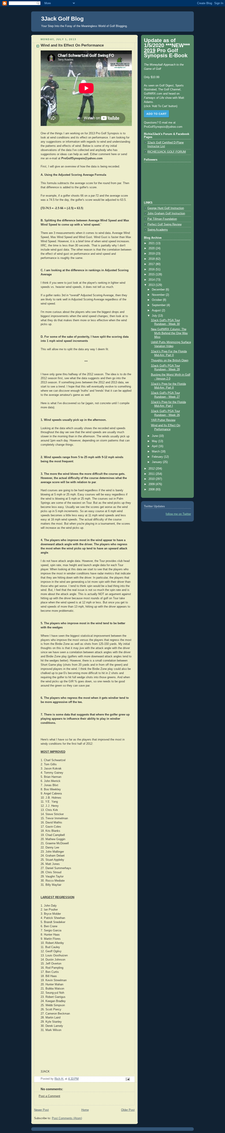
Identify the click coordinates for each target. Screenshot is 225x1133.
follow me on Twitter (178, 514)
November (159, 294)
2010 (152, 478)
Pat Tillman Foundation (162, 219)
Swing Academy (157, 229)
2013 (152, 285)
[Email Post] (127, 1079)
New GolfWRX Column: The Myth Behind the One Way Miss (169, 333)
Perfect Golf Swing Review (164, 224)
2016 (152, 269)
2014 (152, 279)
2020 (152, 248)
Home (85, 1109)
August (157, 310)
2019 (152, 253)
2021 (152, 243)
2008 (152, 489)
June (155, 435)
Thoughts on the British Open (169, 360)
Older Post (128, 1109)
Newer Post (41, 1109)
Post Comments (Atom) (67, 1118)
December (159, 289)
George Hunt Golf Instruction (165, 208)
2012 (152, 468)
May (155, 441)
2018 (152, 258)
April (155, 446)
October (157, 299)
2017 (152, 264)
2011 (152, 473)
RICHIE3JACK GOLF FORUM (166, 151)
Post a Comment (49, 1096)
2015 (152, 274)
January (157, 462)
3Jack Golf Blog (62, 18)
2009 (152, 484)
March (156, 451)
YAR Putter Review (163, 420)
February (158, 456)
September (159, 305)
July (155, 315)
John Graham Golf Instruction (166, 213)
